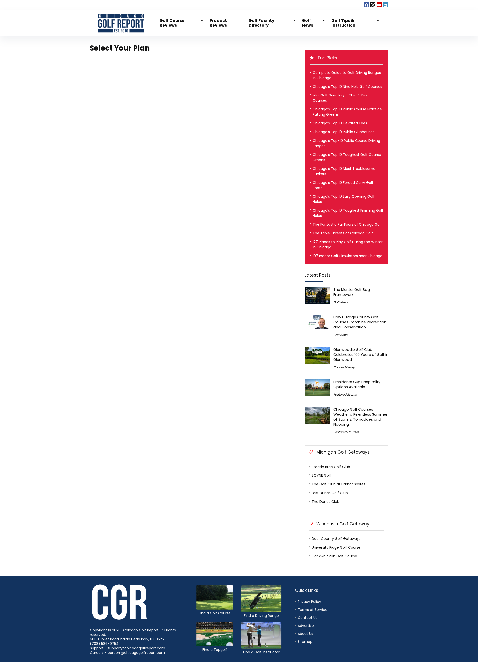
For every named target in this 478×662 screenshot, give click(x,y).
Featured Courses (346, 432)
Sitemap (305, 641)
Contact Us (307, 617)
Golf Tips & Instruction (343, 23)
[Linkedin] (385, 4)
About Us (305, 633)
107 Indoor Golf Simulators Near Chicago (347, 255)
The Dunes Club (325, 501)
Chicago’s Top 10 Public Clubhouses (343, 131)
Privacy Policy (309, 601)
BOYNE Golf (321, 475)
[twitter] (372, 4)
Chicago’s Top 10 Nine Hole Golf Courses (347, 86)
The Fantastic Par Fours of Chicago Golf (347, 224)
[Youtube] (379, 4)
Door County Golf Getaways (336, 538)
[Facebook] (366, 4)
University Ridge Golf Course (336, 547)
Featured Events (345, 394)
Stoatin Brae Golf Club (331, 466)
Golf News (307, 23)
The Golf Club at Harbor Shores (338, 484)
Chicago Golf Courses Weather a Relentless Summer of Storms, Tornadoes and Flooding (360, 417)
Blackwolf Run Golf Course (334, 556)
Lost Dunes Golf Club (330, 492)
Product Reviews (218, 23)
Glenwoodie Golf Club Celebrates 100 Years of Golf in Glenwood (360, 354)
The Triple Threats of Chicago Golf (343, 233)
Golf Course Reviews (172, 23)
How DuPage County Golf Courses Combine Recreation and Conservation (359, 322)
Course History (344, 367)
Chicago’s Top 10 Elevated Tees (340, 123)
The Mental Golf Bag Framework (351, 292)
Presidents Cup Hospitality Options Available (356, 384)
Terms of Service (312, 609)
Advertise (306, 625)
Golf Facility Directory (261, 23)
